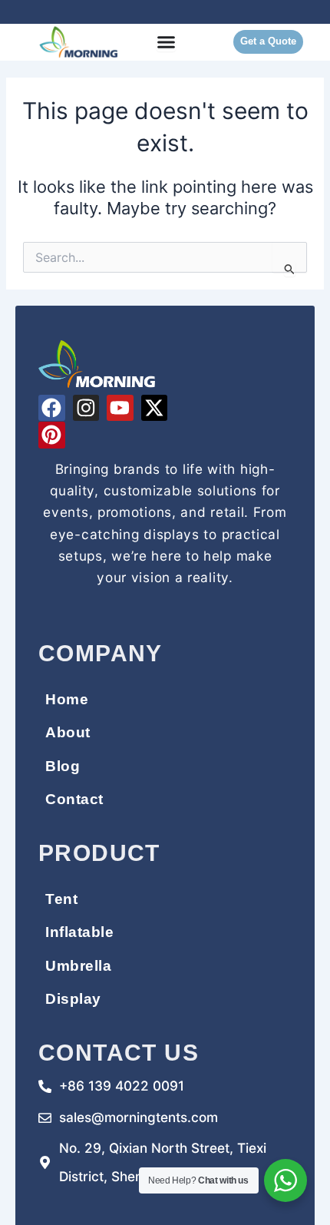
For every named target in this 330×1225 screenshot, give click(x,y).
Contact (74, 798)
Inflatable (79, 931)
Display (73, 998)
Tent (61, 898)
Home (66, 698)
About (68, 731)
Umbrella (78, 965)
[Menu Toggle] (166, 41)
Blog (62, 765)
